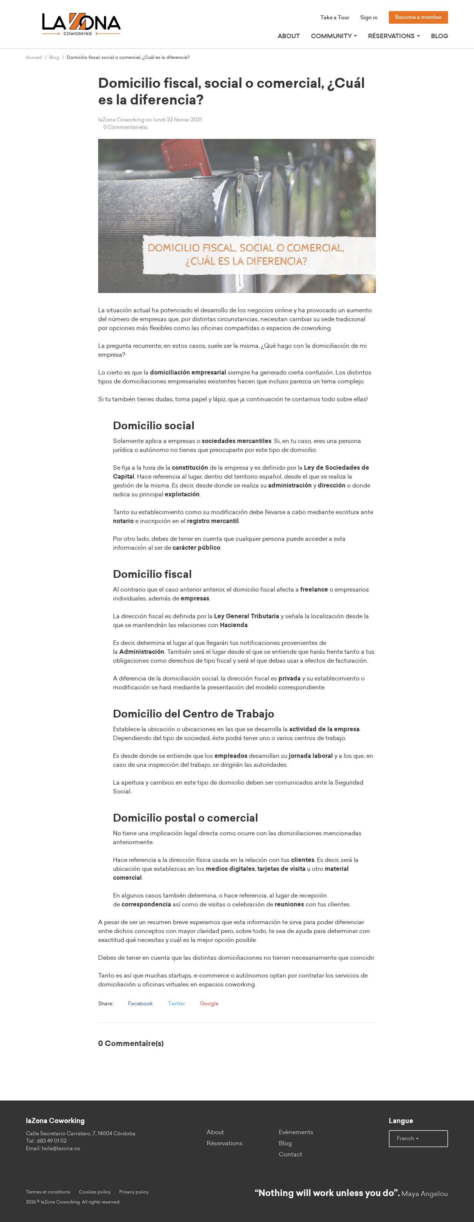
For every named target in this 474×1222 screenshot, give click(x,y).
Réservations (225, 1143)
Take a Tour (334, 17)
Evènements (296, 1132)
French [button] (406, 1138)
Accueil (34, 57)
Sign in (369, 17)
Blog (439, 36)
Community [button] (332, 36)
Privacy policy (133, 1192)
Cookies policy (95, 1192)
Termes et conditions (48, 1192)
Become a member (418, 17)
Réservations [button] (392, 36)
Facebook (140, 1003)
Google (208, 1003)
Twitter (176, 1003)
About (289, 36)
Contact (290, 1155)
